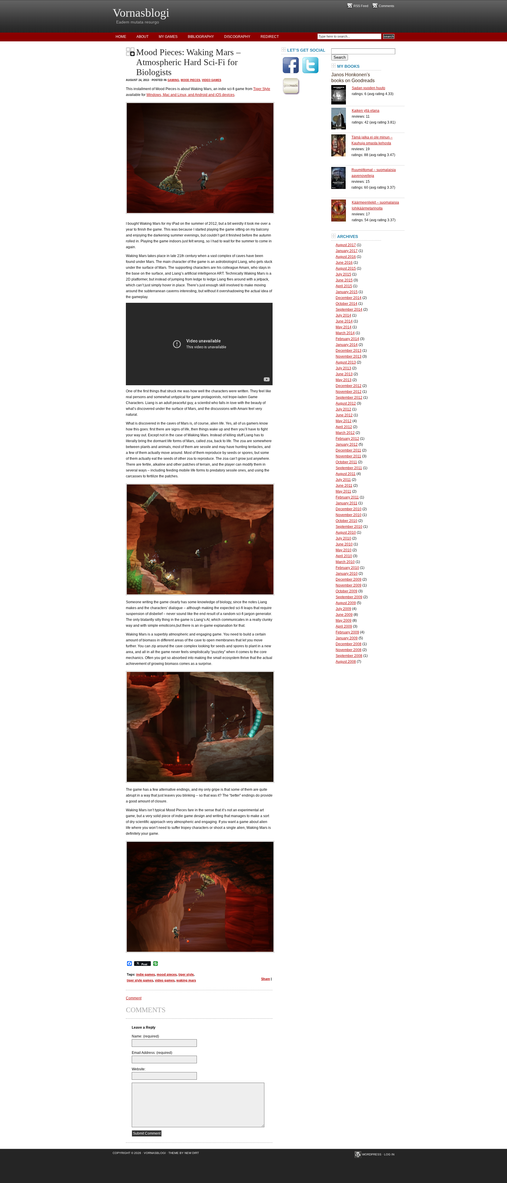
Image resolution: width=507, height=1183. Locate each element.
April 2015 (344, 286)
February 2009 (347, 632)
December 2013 (348, 351)
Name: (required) (145, 1036)
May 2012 (343, 421)
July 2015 (343, 274)
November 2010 (348, 515)
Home (121, 37)
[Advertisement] (304, 186)
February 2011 (347, 497)
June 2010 (344, 544)
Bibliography (201, 37)
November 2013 (348, 356)
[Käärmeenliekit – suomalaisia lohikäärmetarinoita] (341, 211)
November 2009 (348, 585)
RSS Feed (361, 6)
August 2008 (346, 662)
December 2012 (348, 386)
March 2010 (345, 562)
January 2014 (347, 345)
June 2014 (344, 321)
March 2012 (345, 433)
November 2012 (348, 392)
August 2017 (346, 245)
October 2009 (346, 591)
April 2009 (344, 626)
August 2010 (346, 532)
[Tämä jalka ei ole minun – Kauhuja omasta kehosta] (341, 145)
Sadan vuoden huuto (368, 88)
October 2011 (346, 462)
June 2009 (344, 615)
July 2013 (343, 368)
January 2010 (347, 574)
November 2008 (348, 650)
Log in (389, 1154)
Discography (237, 37)
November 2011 (348, 456)
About (142, 37)
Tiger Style (261, 89)
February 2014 (347, 339)
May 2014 (343, 327)
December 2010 (348, 509)
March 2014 (345, 333)
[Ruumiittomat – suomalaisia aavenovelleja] (341, 178)
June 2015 (344, 280)
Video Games (211, 80)
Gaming (173, 80)
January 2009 (347, 638)
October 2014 (346, 304)
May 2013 (343, 380)
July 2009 (343, 609)
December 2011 (348, 450)
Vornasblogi (141, 12)
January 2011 (346, 503)
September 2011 (349, 468)
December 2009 (348, 579)
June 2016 (344, 263)
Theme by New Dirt (183, 1153)
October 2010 (346, 521)
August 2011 (346, 474)
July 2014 (343, 315)
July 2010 (343, 538)
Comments (386, 6)
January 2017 (347, 251)
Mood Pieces (190, 80)
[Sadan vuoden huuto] (341, 94)
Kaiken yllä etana (365, 111)
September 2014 (349, 309)
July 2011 (343, 480)
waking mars (186, 980)
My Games (168, 37)
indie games (145, 974)
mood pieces (167, 974)
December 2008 (348, 644)
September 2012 (349, 398)
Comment (133, 998)
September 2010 (349, 527)
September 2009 (349, 597)
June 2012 (344, 415)
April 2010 (344, 556)
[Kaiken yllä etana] (341, 118)
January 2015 (347, 292)
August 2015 (346, 268)
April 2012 (344, 427)
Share (265, 979)
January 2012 (347, 444)
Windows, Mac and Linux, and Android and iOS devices (190, 95)
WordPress (371, 1154)
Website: (139, 1069)
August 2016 (346, 257)
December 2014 (348, 298)
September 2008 (349, 656)
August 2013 (346, 362)
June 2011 (344, 486)
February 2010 (347, 568)
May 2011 (343, 491)
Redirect (270, 37)
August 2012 (346, 403)
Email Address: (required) (152, 1053)
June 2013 (344, 374)
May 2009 (343, 620)
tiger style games (140, 980)
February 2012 (347, 439)
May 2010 (343, 550)
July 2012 (343, 409)
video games (165, 980)
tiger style (186, 974)
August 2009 (346, 603)
